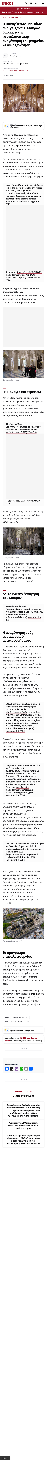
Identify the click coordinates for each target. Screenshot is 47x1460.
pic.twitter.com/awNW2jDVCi (20, 274)
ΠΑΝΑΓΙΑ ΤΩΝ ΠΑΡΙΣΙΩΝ (13, 1021)
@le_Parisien (31, 723)
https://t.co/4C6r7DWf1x (29, 272)
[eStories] (36, 3)
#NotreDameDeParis (16, 712)
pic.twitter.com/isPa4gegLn (19, 789)
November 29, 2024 (15, 731)
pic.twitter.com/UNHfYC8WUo (21, 432)
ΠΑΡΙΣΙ (27, 1021)
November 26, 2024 (15, 859)
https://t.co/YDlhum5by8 (30, 611)
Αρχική (6, 17)
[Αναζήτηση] (25, 3)
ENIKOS (8, 3)
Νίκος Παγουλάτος (16, 56)
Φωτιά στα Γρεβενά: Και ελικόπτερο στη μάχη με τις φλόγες (23, 12)
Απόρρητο (5, 1458)
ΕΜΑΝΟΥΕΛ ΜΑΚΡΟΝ (20, 1017)
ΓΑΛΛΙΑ (6, 1017)
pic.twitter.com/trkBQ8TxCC (20, 725)
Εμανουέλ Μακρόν (26, 145)
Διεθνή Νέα (16, 17)
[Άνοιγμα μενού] (42, 3)
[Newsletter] (31, 3)
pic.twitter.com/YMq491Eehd (23, 854)
